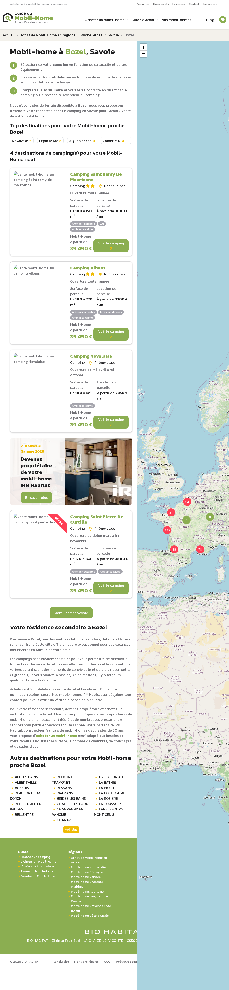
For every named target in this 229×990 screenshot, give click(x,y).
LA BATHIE (107, 782)
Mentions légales (86, 961)
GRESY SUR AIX (111, 777)
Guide (23, 852)
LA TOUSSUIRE (111, 803)
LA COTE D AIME (112, 793)
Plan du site (60, 961)
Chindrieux (112, 140)
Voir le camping (111, 243)
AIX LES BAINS (26, 777)
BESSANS (64, 787)
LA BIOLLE (107, 787)
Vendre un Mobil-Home (38, 876)
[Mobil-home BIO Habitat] (114, 931)
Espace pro (210, 4)
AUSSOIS (22, 787)
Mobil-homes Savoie (71, 613)
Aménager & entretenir (37, 866)
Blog (210, 19)
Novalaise (20, 140)
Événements (161, 4)
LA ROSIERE (108, 798)
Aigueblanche (80, 140)
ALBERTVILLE (26, 782)
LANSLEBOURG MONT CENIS (108, 811)
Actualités (143, 4)
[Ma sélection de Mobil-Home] (222, 19)
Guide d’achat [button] (142, 19)
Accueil (9, 35)
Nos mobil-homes (176, 19)
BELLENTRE (24, 814)
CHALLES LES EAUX (72, 803)
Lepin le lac (48, 140)
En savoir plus (36, 497)
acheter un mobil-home (56, 735)
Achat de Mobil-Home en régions (48, 35)
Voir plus (71, 829)
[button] (183, 517)
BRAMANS (65, 793)
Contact (194, 4)
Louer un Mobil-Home (37, 871)
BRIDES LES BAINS (71, 798)
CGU (107, 961)
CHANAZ (64, 820)
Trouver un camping (35, 857)
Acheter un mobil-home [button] (105, 19)
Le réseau (178, 4)
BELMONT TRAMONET (62, 779)
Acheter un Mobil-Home (38, 861)
